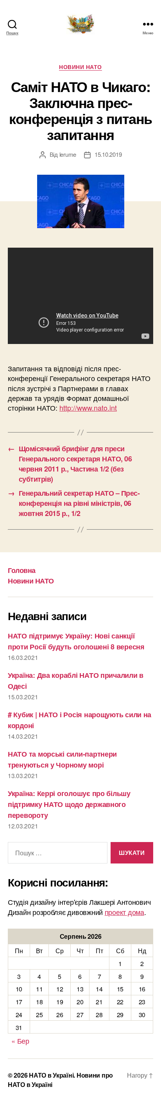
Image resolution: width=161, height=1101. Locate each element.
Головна (22, 570)
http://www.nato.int (88, 407)
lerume (67, 154)
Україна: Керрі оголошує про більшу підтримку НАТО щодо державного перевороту (69, 804)
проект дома (124, 912)
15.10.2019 (108, 154)
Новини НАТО (80, 67)
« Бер (20, 1040)
